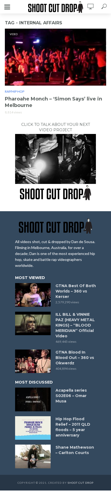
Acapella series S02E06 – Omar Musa (71, 396)
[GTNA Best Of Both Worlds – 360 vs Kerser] (33, 295)
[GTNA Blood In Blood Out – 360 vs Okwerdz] (33, 361)
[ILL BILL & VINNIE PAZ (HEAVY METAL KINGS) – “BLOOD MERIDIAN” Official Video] (33, 323)
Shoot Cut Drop (80, 482)
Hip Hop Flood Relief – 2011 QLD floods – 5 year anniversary (73, 427)
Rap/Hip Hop (14, 91)
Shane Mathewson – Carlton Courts (75, 450)
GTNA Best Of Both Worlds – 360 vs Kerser (76, 291)
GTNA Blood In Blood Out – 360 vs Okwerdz (75, 357)
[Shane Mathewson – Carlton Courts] (33, 456)
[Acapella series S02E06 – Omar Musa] (33, 399)
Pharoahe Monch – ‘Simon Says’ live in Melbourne (53, 102)
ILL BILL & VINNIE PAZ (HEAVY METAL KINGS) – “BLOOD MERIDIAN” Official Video (75, 325)
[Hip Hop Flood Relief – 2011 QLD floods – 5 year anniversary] (33, 428)
